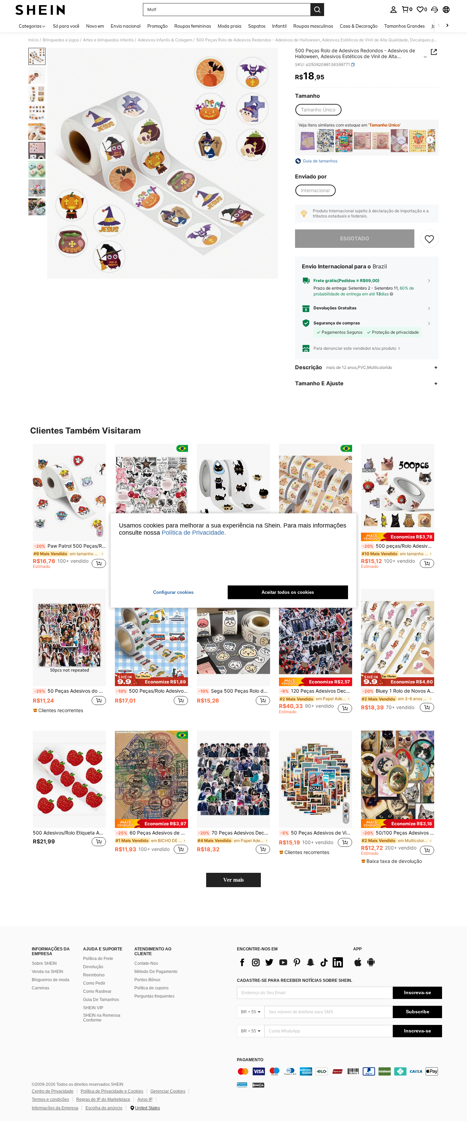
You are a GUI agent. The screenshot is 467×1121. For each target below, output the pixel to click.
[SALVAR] (429, 238)
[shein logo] (40, 9)
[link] (407, 9)
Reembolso (94, 975)
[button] (434, 9)
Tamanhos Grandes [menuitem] (404, 26)
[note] (397, 537)
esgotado (354, 238)
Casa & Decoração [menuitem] (358, 26)
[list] (291, 962)
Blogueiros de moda (50, 979)
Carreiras (40, 988)
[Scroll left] (439, 25)
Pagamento (250, 1060)
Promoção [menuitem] (157, 26)
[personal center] (393, 9)
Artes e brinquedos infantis (108, 40)
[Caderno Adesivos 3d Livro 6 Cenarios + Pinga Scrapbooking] (307, 140)
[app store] (358, 965)
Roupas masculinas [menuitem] (313, 26)
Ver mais (233, 880)
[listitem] (307, 140)
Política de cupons (151, 988)
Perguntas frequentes (154, 996)
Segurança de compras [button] (336, 323)
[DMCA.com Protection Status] (258, 1084)
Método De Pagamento (155, 971)
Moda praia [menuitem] (229, 26)
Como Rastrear (97, 991)
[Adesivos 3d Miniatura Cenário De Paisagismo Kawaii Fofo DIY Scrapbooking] (362, 140)
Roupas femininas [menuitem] (192, 26)
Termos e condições (50, 1099)
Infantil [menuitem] (279, 26)
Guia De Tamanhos (101, 999)
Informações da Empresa (55, 1108)
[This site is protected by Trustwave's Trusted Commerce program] (242, 1084)
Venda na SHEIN (47, 971)
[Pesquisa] (317, 9)
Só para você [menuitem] (66, 26)
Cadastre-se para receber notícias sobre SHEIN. (294, 980)
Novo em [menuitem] (95, 26)
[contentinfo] (339, 1071)
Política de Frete (98, 958)
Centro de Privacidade (53, 1091)
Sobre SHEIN (44, 963)
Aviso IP (144, 1099)
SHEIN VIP (93, 1007)
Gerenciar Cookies (167, 1091)
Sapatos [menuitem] (256, 26)
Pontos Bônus (147, 979)
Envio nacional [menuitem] (126, 26)
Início (33, 40)
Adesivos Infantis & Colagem (165, 40)
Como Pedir (94, 983)
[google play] (371, 965)
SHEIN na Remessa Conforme (101, 1018)
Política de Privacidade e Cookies (112, 1091)
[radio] (318, 110)
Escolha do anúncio (103, 1108)
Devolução (93, 966)
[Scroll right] (447, 25)
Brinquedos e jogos (61, 40)
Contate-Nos (146, 963)
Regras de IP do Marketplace (103, 1099)
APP (357, 949)
